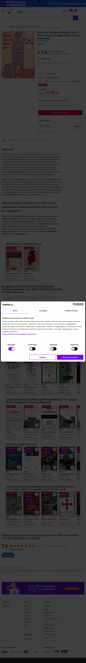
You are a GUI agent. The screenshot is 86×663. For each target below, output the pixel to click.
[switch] (32, 349)
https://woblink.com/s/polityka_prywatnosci (19, 334)
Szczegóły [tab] (43, 311)
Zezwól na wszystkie (70, 357)
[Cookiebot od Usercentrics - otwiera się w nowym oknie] (74, 304)
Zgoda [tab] (15, 311)
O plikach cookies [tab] (71, 311)
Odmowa (42, 357)
